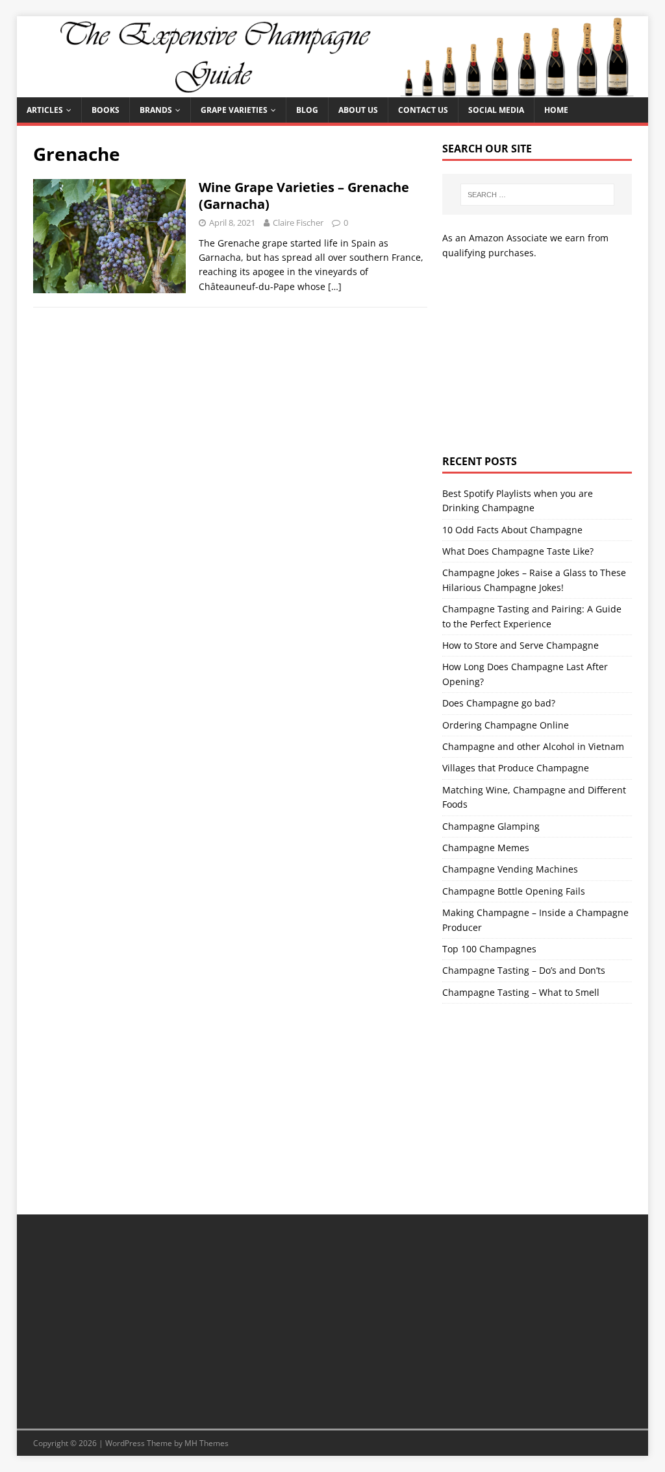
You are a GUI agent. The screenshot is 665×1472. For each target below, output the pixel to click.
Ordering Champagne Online (505, 725)
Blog (307, 109)
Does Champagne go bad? (498, 703)
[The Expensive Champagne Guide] (333, 90)
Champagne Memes (485, 847)
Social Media (496, 109)
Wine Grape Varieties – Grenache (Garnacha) (304, 195)
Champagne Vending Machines (510, 869)
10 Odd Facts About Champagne (512, 530)
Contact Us (423, 109)
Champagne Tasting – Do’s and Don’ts (523, 970)
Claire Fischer (298, 222)
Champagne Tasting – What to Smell (520, 992)
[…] (335, 286)
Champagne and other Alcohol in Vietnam (533, 746)
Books (105, 109)
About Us (358, 109)
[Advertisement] (537, 357)
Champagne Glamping (491, 826)
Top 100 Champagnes (489, 949)
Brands (156, 109)
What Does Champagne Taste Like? (518, 551)
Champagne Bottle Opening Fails (513, 891)
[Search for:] (537, 195)
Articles (45, 109)
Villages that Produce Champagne (515, 768)
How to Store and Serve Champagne (520, 645)
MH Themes (206, 1443)
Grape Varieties (234, 109)
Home (556, 109)
